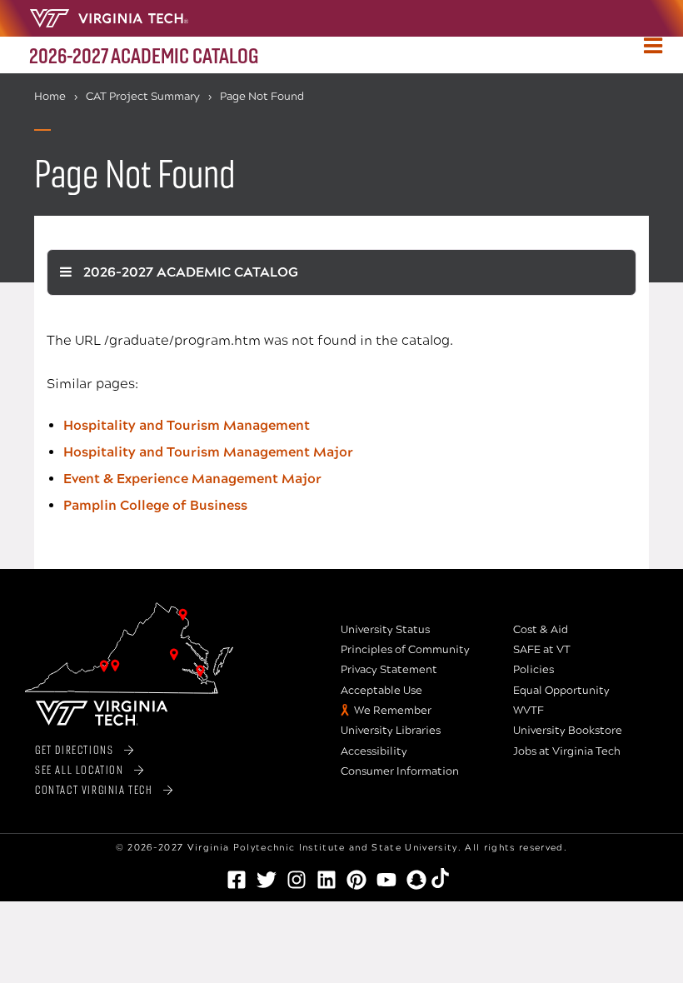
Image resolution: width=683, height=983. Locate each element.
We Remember (392, 710)
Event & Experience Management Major (192, 479)
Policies (533, 669)
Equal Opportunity (561, 690)
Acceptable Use (381, 690)
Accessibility (374, 751)
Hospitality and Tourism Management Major (208, 452)
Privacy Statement (389, 669)
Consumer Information (400, 771)
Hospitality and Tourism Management (186, 425)
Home (50, 96)
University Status (385, 629)
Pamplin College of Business (155, 505)
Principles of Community (405, 649)
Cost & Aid (540, 629)
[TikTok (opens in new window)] (446, 878)
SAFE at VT (542, 649)
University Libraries (391, 730)
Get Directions (74, 749)
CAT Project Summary (143, 96)
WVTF (528, 710)
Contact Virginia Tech (94, 789)
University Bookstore (567, 730)
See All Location (79, 769)
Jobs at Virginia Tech (567, 751)
